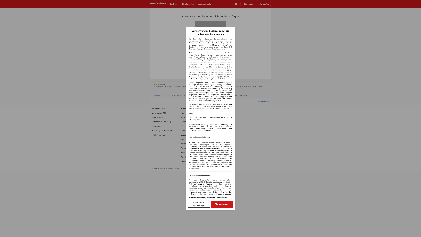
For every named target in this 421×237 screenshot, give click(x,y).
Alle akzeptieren (222, 204)
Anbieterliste (222, 198)
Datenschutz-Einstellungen (199, 204)
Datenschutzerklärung (196, 198)
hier (225, 79)
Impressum (211, 198)
